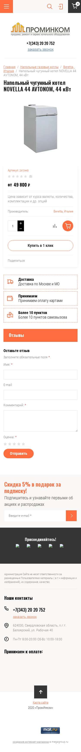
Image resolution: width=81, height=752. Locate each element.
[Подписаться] (71, 515)
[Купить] (67, 226)
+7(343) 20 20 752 (41, 43)
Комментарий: (14, 405)
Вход (60, 6)
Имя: (8, 364)
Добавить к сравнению (54, 226)
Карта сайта (40, 702)
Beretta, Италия (63, 211)
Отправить (18, 453)
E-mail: (7, 385)
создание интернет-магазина (31, 741)
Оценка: (10, 437)
